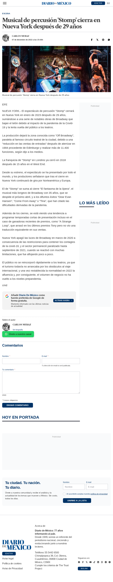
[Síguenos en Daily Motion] (109, 562)
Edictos (9, 554)
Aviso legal (8, 558)
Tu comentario (8, 370)
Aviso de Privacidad (12, 568)
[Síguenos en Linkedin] (98, 562)
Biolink (84, 569)
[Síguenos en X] (86, 562)
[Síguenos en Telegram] (106, 562)
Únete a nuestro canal (20, 334)
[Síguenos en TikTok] (94, 562)
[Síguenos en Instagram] (79, 562)
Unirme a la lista (77, 500)
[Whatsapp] (109, 39)
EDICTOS (98, 3)
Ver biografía (18, 330)
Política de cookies (11, 563)
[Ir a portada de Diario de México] (16, 545)
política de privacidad (99, 494)
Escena (6, 14)
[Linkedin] (103, 39)
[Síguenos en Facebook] (83, 562)
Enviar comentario (18, 405)
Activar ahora (62, 300)
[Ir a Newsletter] (108, 3)
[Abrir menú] (4, 3)
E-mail (45, 356)
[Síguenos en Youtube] (90, 562)
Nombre (6, 356)
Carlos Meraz (20, 36)
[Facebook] (91, 39)
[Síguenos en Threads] (102, 562)
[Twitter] (97, 39)
